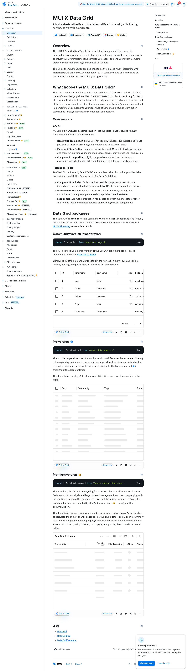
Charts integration (19, 157)
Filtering (11, 80)
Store (77, 664)
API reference (13, 262)
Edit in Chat (64, 332)
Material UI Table (86, 254)
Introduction (11, 17)
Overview (11, 33)
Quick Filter (12, 184)
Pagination (12, 84)
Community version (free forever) (77, 234)
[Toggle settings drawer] (184, 4)
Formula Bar (16, 201)
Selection (11, 89)
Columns (11, 59)
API (56, 626)
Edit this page (64, 649)
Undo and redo (17, 140)
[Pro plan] (71, 341)
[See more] (140, 332)
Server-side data (17, 153)
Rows (9, 63)
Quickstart (12, 37)
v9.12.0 (24, 5)
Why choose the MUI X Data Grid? (84, 87)
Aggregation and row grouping (21, 275)
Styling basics (13, 223)
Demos (10, 45)
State (9, 253)
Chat (11, 302)
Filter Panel (17, 192)
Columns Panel (18, 188)
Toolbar (10, 175)
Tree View (9, 291)
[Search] (140, 536)
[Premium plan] (80, 474)
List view (11, 149)
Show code (107, 332)
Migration (9, 308)
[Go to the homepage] (4, 4)
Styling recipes (14, 227)
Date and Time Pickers (15, 280)
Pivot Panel (18, 205)
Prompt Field (13, 196)
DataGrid (62, 631)
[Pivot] (125, 536)
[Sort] (68, 544)
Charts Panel (19, 209)
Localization (12, 101)
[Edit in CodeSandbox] (121, 332)
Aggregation (12, 119)
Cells (9, 67)
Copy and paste (14, 136)
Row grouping (13, 115)
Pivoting (15, 127)
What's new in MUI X (14, 12)
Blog (68, 664)
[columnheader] (56, 273)
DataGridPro (63, 635)
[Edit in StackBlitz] (116, 332)
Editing (10, 72)
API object (12, 244)
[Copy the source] (126, 332)
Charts (8, 286)
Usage (10, 171)
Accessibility (13, 97)
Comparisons (62, 119)
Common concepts (13, 23)
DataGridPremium (67, 640)
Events (10, 249)
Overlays (11, 231)
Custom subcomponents (18, 236)
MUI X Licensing (61, 226)
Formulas (15, 123)
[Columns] (114, 536)
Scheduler (14, 297)
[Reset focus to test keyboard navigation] (130, 332)
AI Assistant (16, 162)
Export (10, 132)
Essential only (163, 663)
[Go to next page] (140, 324)
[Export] (132, 536)
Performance (13, 257)
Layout (10, 54)
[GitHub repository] (172, 4)
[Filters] (120, 536)
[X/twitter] (129, 664)
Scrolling (11, 145)
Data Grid (12, 5)
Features (11, 41)
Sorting (10, 76)
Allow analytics (146, 663)
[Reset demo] (135, 332)
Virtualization (13, 93)
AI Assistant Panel (21, 214)
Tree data (11, 110)
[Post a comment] (142, 46)
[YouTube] (135, 664)
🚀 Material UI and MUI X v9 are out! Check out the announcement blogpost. (111, 4)
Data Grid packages (71, 213)
